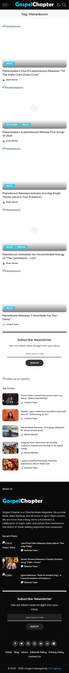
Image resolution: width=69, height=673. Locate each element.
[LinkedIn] (41, 643)
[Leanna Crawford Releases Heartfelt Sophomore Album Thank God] (10, 464)
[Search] (63, 5)
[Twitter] (22, 643)
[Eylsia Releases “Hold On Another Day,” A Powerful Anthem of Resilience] (10, 579)
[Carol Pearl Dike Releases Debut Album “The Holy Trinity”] (10, 547)
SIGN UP (34, 363)
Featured (12, 124)
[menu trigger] (6, 5)
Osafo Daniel (12, 80)
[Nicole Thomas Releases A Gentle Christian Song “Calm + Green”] (10, 563)
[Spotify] (54, 643)
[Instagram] (34, 643)
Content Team (12, 324)
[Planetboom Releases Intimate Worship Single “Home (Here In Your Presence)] (34, 168)
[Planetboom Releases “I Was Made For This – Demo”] (34, 290)
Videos (21, 247)
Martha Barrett (31, 434)
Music (9, 63)
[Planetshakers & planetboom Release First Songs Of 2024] (34, 107)
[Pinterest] (28, 643)
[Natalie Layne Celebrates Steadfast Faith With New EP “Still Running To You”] (10, 415)
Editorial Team (31, 468)
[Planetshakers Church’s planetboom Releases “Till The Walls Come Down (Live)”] (34, 46)
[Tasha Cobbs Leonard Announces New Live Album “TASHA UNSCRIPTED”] (10, 399)
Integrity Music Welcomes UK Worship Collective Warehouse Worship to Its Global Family (42, 445)
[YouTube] (47, 643)
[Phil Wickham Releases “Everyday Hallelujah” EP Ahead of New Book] (10, 431)
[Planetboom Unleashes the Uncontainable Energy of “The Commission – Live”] (34, 229)
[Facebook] (15, 643)
